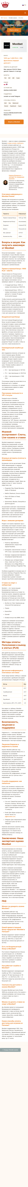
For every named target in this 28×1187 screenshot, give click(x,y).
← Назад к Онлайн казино (10, 1050)
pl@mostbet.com (10, 816)
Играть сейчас (14, 30)
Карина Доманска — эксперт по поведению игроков (16, 177)
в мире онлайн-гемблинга (15, 143)
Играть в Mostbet (14, 122)
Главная (4, 18)
